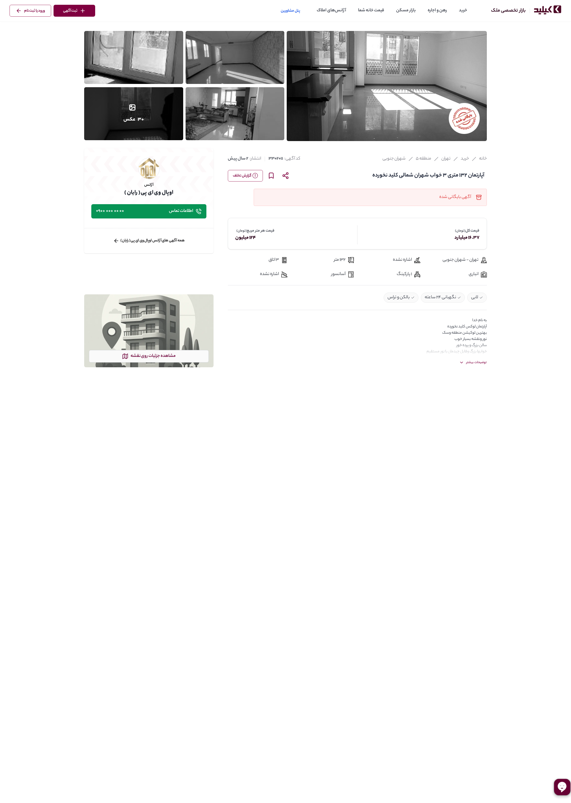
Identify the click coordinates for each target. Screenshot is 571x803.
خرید (463, 10)
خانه (483, 159)
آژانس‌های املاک (331, 10)
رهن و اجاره (437, 10)
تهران (446, 159)
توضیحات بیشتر (476, 362)
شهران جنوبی (394, 159)
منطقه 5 (423, 159)
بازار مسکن (406, 10)
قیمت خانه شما (371, 10)
